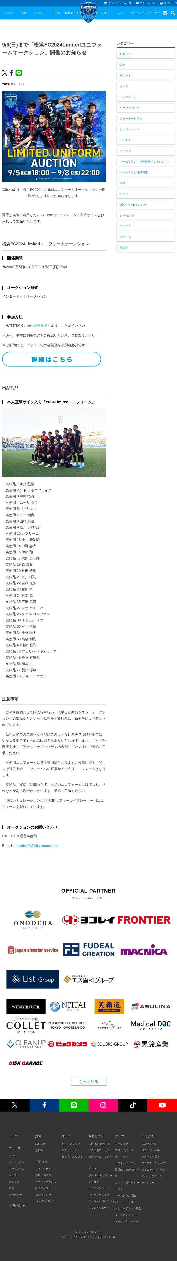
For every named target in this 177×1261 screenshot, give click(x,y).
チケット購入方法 (45, 1181)
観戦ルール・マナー (100, 1156)
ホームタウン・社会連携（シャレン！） (145, 161)
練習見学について (72, 1156)
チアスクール (149, 1182)
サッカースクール (152, 1176)
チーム (56, 12)
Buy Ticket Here (44, 1201)
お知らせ (125, 54)
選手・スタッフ (71, 1143)
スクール (125, 237)
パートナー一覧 (124, 1202)
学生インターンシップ (128, 1221)
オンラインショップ (119, 3)
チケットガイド (44, 1168)
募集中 (124, 247)
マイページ (170, 3)
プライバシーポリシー (88, 1231)
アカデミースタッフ (153, 1163)
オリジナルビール (98, 1207)
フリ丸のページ (124, 1150)
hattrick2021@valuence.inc (37, 846)
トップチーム (128, 97)
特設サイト (42, 326)
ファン (121, 12)
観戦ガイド (72, 12)
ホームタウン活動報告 (134, 172)
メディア (125, 150)
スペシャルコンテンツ (101, 1201)
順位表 (39, 1150)
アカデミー (137, 12)
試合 (24, 12)
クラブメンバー (129, 107)
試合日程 (40, 1143)
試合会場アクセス (98, 1150)
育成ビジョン (149, 1143)
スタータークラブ (131, 118)
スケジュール (69, 1150)
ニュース (8, 12)
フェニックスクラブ (153, 1169)
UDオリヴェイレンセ (133, 204)
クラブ (105, 12)
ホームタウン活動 (125, 1195)
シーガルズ (127, 215)
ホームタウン (16, 1162)
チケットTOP (147, 3)
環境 (122, 183)
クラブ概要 (121, 1143)
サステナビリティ (125, 1163)
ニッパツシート (44, 1194)
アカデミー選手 (151, 1156)
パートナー (153, 12)
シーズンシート (129, 129)
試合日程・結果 (151, 1150)
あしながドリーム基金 (128, 1208)
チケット (40, 12)
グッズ (124, 86)
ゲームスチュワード (126, 1214)
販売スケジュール (45, 1188)
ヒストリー (121, 1156)
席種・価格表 (43, 1175)
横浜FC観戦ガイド (99, 1143)
